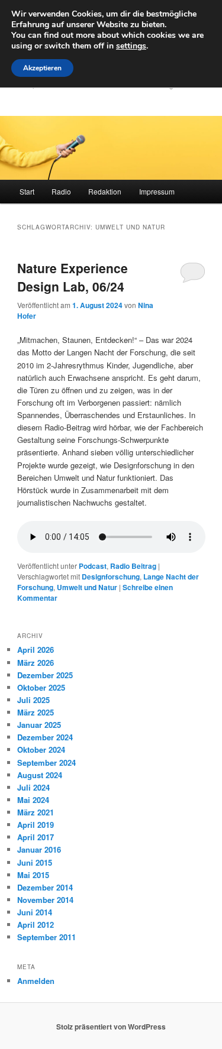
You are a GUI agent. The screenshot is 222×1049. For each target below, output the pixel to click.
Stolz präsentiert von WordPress (111, 1026)
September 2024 (46, 762)
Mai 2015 (33, 874)
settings (131, 46)
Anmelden (35, 980)
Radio (61, 191)
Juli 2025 (33, 699)
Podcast (93, 566)
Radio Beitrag (133, 566)
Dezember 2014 (45, 887)
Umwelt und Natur (87, 587)
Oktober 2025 (41, 687)
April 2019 (35, 824)
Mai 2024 (33, 799)
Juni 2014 (34, 912)
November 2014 (45, 899)
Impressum (157, 191)
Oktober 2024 (41, 749)
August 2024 (39, 775)
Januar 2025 (39, 724)
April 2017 (35, 837)
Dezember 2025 (45, 675)
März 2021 (35, 812)
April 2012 (35, 924)
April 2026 (35, 649)
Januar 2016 (39, 849)
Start (27, 191)
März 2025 (35, 712)
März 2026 (35, 662)
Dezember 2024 (45, 737)
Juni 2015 (34, 862)
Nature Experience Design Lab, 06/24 (72, 277)
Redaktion (104, 191)
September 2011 (46, 937)
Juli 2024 (33, 787)
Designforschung (111, 576)
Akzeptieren (42, 68)
